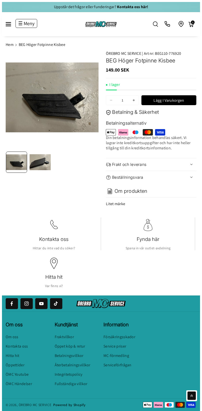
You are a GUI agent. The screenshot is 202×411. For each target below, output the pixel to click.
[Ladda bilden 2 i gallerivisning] (40, 162)
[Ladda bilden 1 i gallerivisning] (16, 162)
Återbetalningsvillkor (72, 365)
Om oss (12, 336)
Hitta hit (54, 277)
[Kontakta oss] (167, 24)
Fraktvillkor (64, 336)
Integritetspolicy (69, 374)
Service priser (114, 346)
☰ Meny (26, 23)
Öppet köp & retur (70, 346)
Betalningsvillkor (69, 355)
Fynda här (148, 239)
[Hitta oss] (181, 24)
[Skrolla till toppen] (191, 395)
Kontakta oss (54, 239)
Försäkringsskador (119, 336)
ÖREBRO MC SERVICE (35, 405)
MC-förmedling (116, 355)
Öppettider (15, 365)
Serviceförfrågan (117, 365)
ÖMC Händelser (19, 383)
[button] (11, 24)
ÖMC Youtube (17, 374)
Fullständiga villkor (71, 383)
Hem (10, 44)
